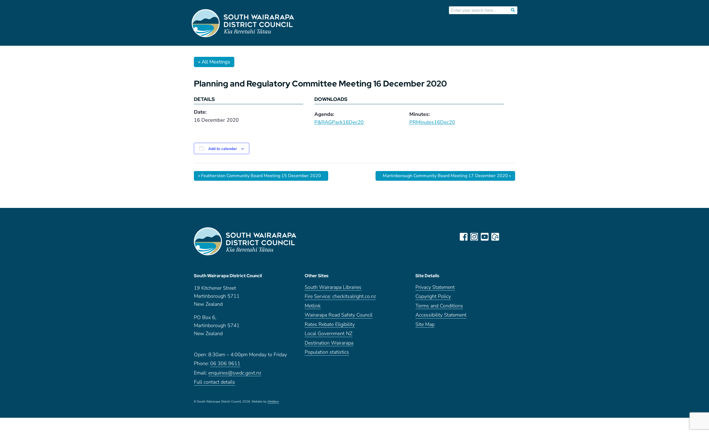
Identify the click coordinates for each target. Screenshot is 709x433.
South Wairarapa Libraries (333, 287)
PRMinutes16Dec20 (432, 122)
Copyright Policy (433, 297)
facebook (463, 237)
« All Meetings (214, 61)
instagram (474, 237)
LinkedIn (506, 237)
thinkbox (273, 402)
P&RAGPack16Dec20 (339, 122)
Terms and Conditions (439, 306)
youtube (485, 237)
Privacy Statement (435, 287)
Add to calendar (222, 148)
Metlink (313, 306)
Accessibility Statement (440, 315)
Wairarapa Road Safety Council (339, 315)
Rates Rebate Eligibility (330, 325)
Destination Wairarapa (329, 343)
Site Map (425, 325)
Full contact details (214, 382)
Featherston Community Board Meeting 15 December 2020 (259, 176)
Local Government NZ (328, 334)
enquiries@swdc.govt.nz (234, 373)
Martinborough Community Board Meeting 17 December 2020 (447, 176)
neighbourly (495, 237)
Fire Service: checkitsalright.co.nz (340, 297)
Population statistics (327, 352)
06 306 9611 (225, 364)
